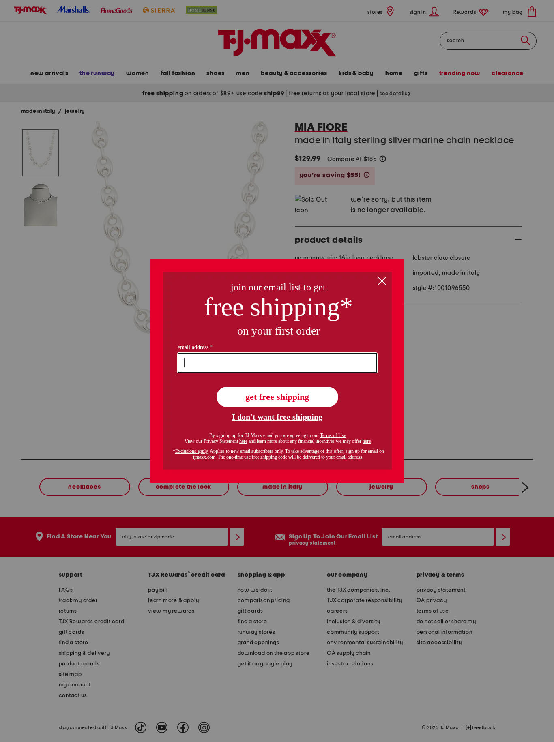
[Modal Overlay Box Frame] (277, 371)
